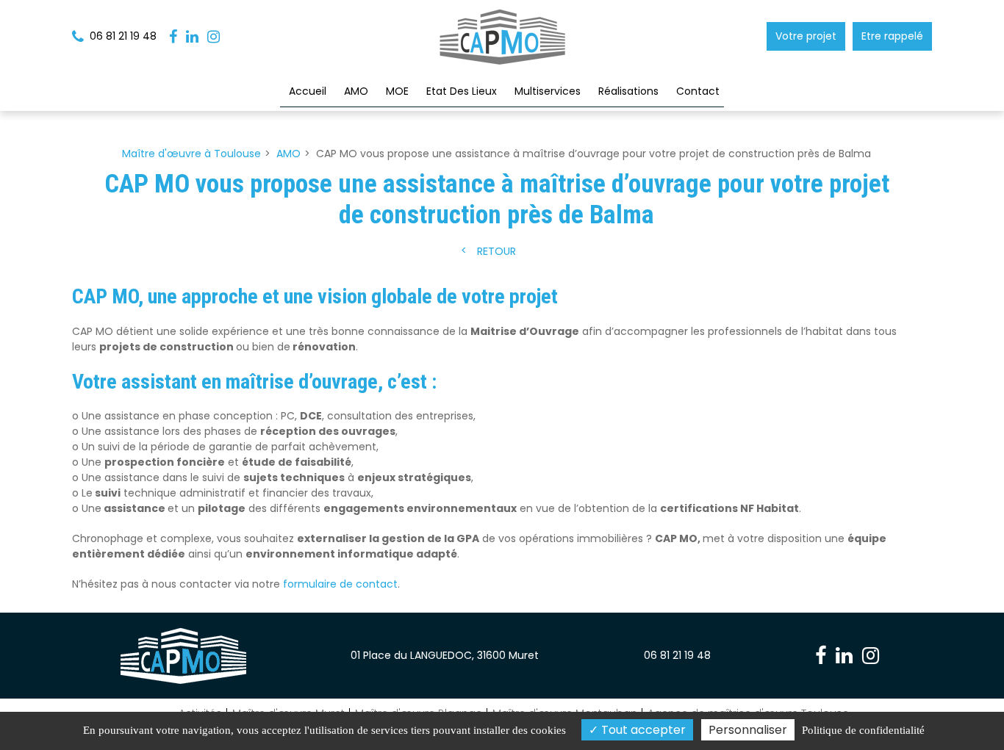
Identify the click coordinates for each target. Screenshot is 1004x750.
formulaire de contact (340, 584)
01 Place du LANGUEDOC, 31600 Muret (445, 655)
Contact (698, 91)
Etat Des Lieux (461, 91)
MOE (397, 91)
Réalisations (628, 91)
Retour (496, 251)
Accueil (307, 91)
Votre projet (805, 36)
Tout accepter (642, 729)
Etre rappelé (892, 36)
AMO (356, 91)
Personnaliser (748, 729)
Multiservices (547, 91)
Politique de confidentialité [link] (863, 730)
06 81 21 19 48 (677, 655)
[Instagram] (213, 37)
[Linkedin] (192, 37)
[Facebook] (173, 37)
